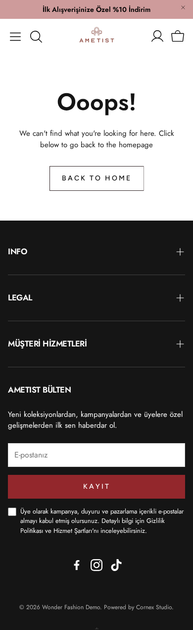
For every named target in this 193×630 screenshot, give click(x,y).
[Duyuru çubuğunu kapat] (183, 7)
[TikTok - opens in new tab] (116, 565)
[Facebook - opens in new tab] (77, 565)
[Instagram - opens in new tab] (96, 565)
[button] (15, 37)
